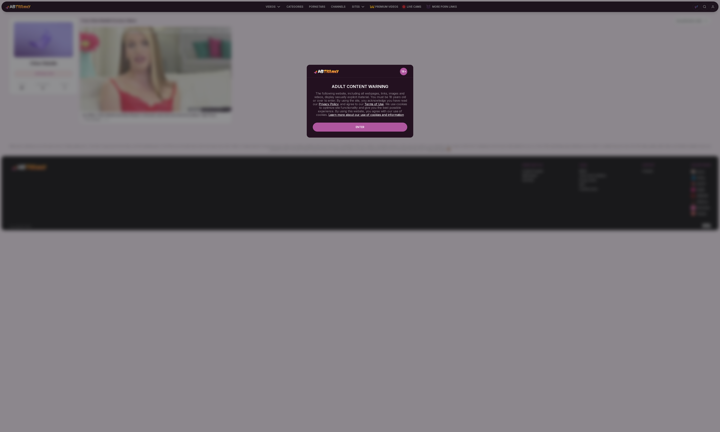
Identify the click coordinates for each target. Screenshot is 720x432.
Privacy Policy (328, 104)
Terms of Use (374, 104)
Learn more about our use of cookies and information (366, 115)
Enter (360, 127)
